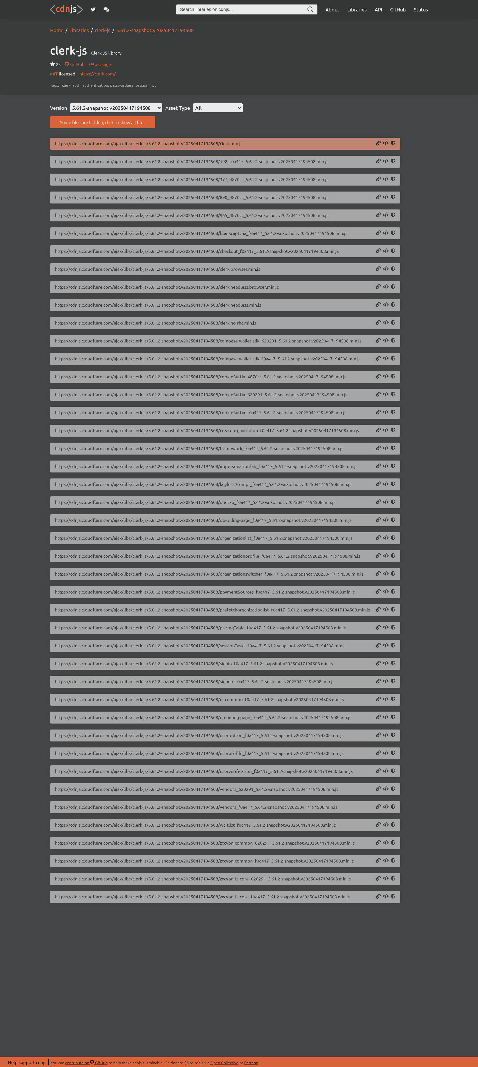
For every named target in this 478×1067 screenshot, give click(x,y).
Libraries (357, 9)
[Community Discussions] (106, 9)
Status (421, 9)
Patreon (251, 1062)
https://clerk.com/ (97, 73)
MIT (54, 73)
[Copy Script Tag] (386, 143)
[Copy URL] (378, 143)
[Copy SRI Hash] (393, 143)
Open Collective (224, 1062)
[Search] (310, 9)
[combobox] (116, 107)
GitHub (398, 9)
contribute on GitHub (86, 1062)
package (102, 64)
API (378, 9)
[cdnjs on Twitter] (93, 9)
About (332, 9)
